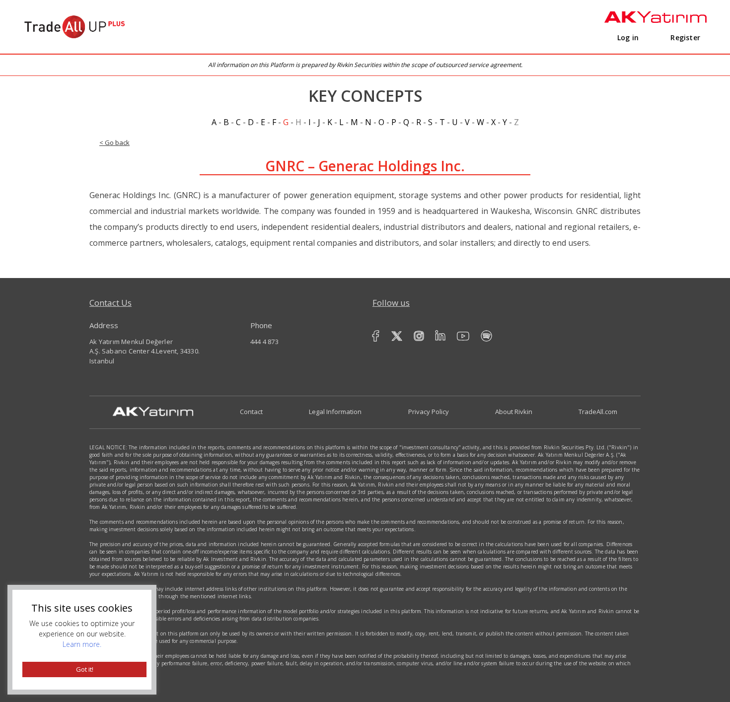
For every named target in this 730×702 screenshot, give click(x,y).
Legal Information (335, 411)
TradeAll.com (598, 411)
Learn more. (82, 644)
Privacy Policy (428, 411)
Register (685, 37)
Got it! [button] (84, 669)
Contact (251, 411)
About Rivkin (513, 411)
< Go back (114, 142)
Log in (628, 37)
